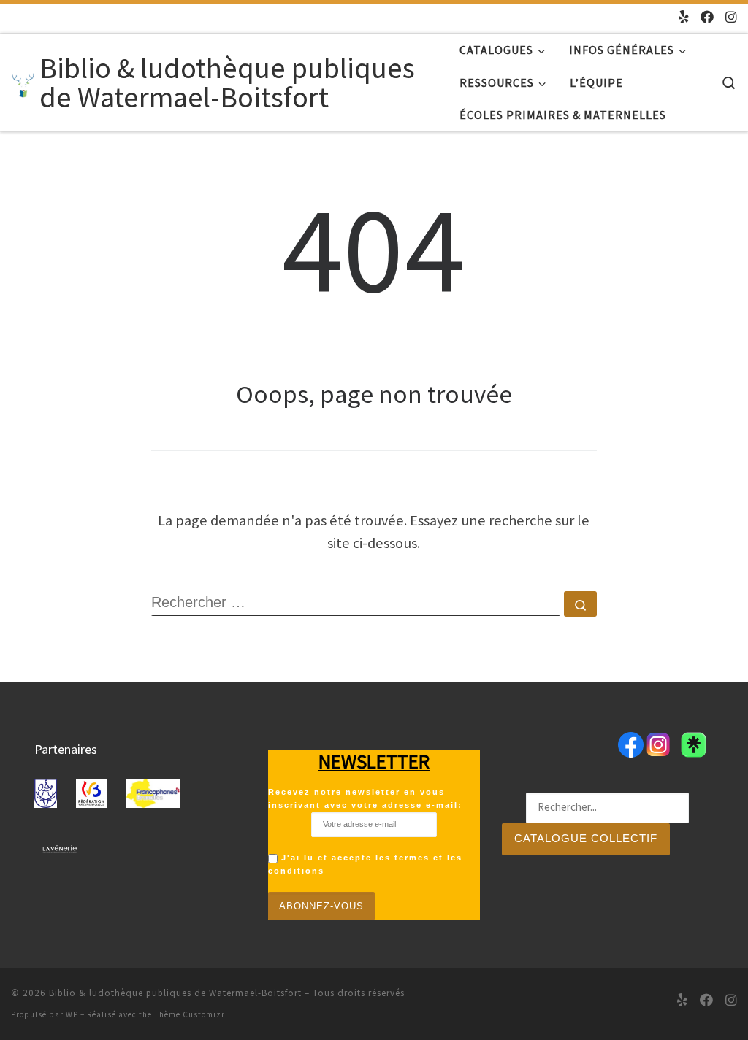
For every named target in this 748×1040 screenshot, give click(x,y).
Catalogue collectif (585, 838)
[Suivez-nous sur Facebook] (707, 17)
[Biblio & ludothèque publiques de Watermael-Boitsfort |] (22, 82)
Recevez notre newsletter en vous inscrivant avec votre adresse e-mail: (365, 798)
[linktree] (684, 17)
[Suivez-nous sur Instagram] (731, 17)
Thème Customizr (189, 1014)
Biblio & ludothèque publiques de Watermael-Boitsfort (175, 993)
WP (72, 1014)
